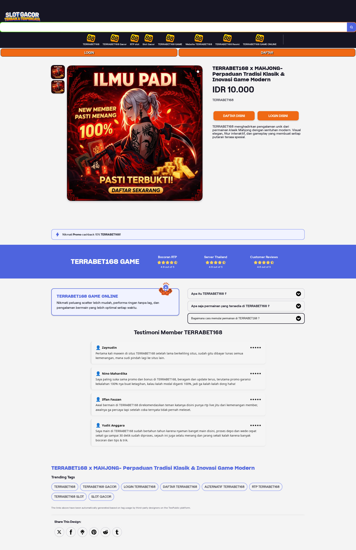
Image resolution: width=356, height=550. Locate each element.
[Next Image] (199, 133)
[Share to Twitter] (59, 532)
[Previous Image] (70, 133)
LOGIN (89, 52)
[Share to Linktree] (82, 532)
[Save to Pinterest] (94, 532)
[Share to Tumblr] (117, 532)
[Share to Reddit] (105, 532)
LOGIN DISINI (278, 116)
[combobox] (173, 27)
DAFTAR (267, 52)
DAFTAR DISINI (234, 116)
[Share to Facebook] (71, 532)
